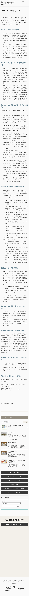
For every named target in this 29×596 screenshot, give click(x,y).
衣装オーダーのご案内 (14, 480)
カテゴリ (4, 501)
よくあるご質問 (14, 472)
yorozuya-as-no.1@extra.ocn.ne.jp (18, 389)
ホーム (2, 403)
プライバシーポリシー (14, 492)
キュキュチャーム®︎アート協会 (14, 488)
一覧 (26, 422)
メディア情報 (14, 484)
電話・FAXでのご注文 (14, 476)
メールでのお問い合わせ (15, 524)
